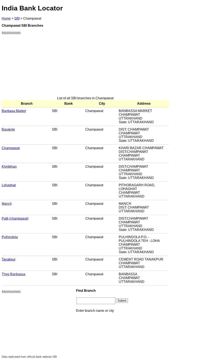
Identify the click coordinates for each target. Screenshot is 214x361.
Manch (7, 203)
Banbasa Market (14, 111)
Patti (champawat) (15, 218)
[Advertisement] (85, 67)
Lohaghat (9, 185)
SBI (17, 18)
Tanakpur (8, 259)
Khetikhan (9, 166)
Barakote (8, 129)
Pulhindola (10, 237)
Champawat (11, 148)
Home (6, 18)
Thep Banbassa (13, 274)
